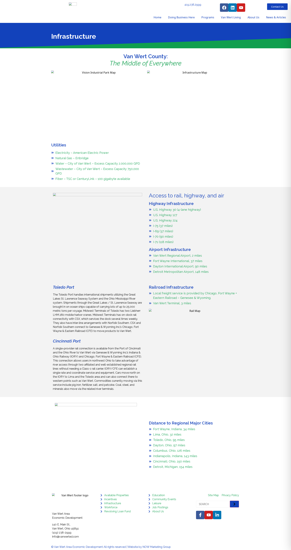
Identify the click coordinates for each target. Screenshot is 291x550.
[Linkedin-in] (217, 515)
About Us (253, 17)
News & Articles (276, 17)
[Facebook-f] (200, 515)
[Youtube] (241, 7)
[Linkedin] (232, 7)
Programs (207, 17)
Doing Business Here (181, 17)
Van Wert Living (231, 17)
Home (157, 17)
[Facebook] (224, 7)
